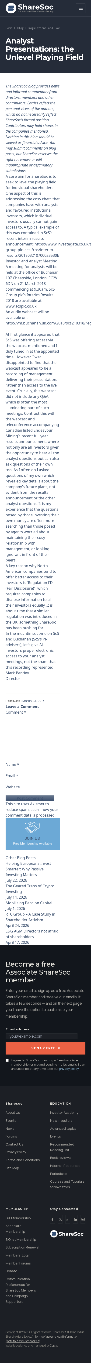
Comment (16, 712)
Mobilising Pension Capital (29, 902)
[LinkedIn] (75, 1219)
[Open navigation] (80, 8)
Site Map (12, 1168)
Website (13, 787)
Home (9, 28)
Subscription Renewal (22, 1247)
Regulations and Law (44, 28)
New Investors (61, 1120)
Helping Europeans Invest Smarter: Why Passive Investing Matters (28, 869)
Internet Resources (65, 1165)
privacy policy (69, 1069)
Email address (18, 1029)
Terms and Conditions (23, 1160)
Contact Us (14, 1144)
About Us (13, 1112)
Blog (20, 28)
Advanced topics (63, 1128)
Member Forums (18, 1263)
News (10, 1128)
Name (12, 764)
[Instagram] (82, 1219)
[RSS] (67, 1219)
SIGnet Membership (21, 1239)
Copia (53, 1345)
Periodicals (58, 1173)
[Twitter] (60, 1219)
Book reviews (60, 1157)
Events (11, 1120)
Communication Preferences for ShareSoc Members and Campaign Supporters (21, 1290)
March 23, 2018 (33, 701)
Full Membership (18, 1218)
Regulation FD (40, 582)
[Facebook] (52, 1219)
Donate (11, 1271)
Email (12, 775)
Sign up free (43, 1048)
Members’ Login (18, 1255)
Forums (11, 1136)
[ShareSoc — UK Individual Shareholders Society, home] (29, 8)
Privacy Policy (16, 1152)
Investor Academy (64, 1112)
